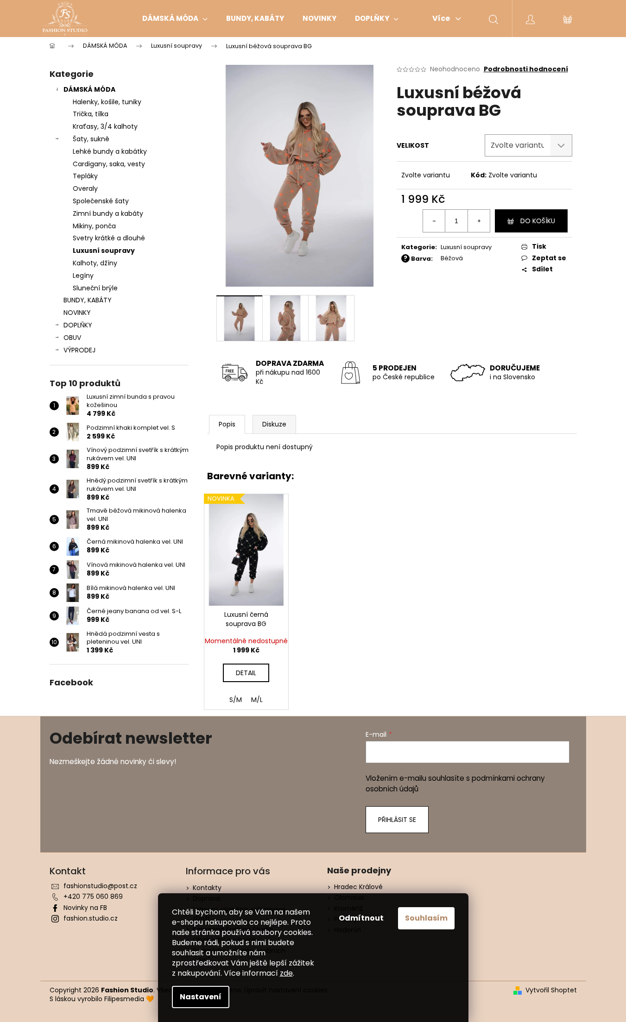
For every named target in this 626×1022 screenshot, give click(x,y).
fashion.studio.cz (90, 918)
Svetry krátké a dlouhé (109, 238)
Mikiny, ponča (94, 226)
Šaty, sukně (91, 139)
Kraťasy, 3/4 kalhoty (105, 126)
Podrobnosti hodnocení (526, 69)
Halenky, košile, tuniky (107, 102)
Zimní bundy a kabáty (108, 213)
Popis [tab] (227, 424)
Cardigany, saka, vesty (109, 164)
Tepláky (85, 176)
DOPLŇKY (77, 325)
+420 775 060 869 (93, 896)
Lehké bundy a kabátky (110, 151)
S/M (235, 699)
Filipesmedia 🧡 (129, 998)
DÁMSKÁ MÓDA (89, 89)
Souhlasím (426, 918)
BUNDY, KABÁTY (87, 300)
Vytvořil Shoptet (551, 990)
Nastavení (200, 996)
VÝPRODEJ (79, 350)
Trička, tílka (90, 114)
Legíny (83, 275)
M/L (257, 699)
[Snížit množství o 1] (434, 221)
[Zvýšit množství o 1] (479, 221)
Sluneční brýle (95, 288)
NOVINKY (77, 312)
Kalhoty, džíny (95, 263)
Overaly (85, 188)
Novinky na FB (85, 907)
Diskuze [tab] (274, 424)
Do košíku (537, 221)
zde (286, 973)
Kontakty (207, 887)
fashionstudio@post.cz (100, 885)
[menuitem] (175, 18)
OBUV (72, 337)
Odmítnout (361, 918)
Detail (246, 672)
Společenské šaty (101, 201)
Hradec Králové (358, 887)
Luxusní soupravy (104, 250)
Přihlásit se (397, 819)
